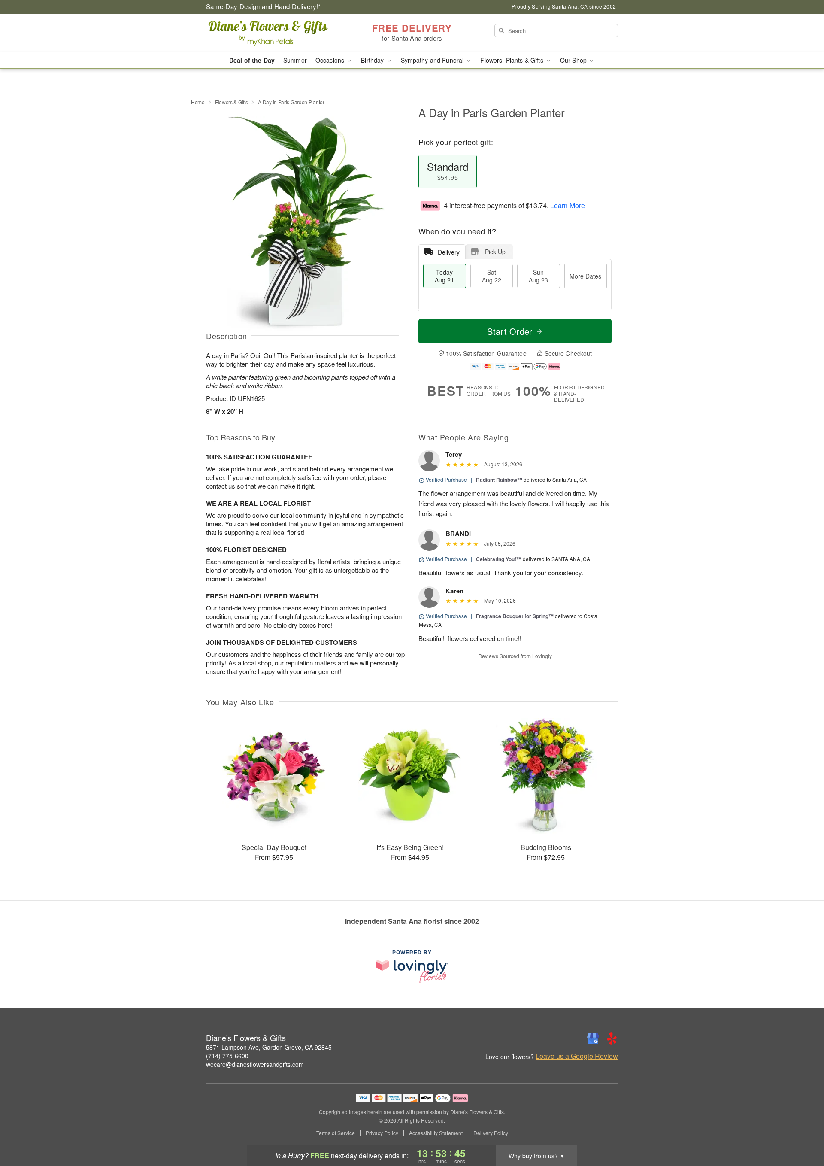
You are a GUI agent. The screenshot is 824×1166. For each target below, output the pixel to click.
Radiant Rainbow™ (499, 479)
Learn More (567, 205)
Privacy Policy (382, 1133)
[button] (801, 1129)
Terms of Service (335, 1133)
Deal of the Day (252, 60)
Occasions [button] (330, 60)
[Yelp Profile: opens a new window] (612, 1038)
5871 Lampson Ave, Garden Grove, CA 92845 (269, 1047)
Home (198, 102)
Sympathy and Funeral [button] (433, 60)
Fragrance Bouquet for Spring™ (515, 616)
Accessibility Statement (436, 1133)
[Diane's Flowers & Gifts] (268, 33)
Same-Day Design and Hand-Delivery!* (263, 6)
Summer (295, 60)
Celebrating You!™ (498, 559)
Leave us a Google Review (577, 1056)
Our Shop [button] (574, 60)
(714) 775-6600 (227, 1055)
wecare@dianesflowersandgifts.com (255, 1064)
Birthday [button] (373, 60)
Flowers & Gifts (231, 102)
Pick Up (495, 251)
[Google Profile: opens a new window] (593, 1038)
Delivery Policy (490, 1133)
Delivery (449, 252)
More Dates (585, 276)
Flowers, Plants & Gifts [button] (512, 60)
